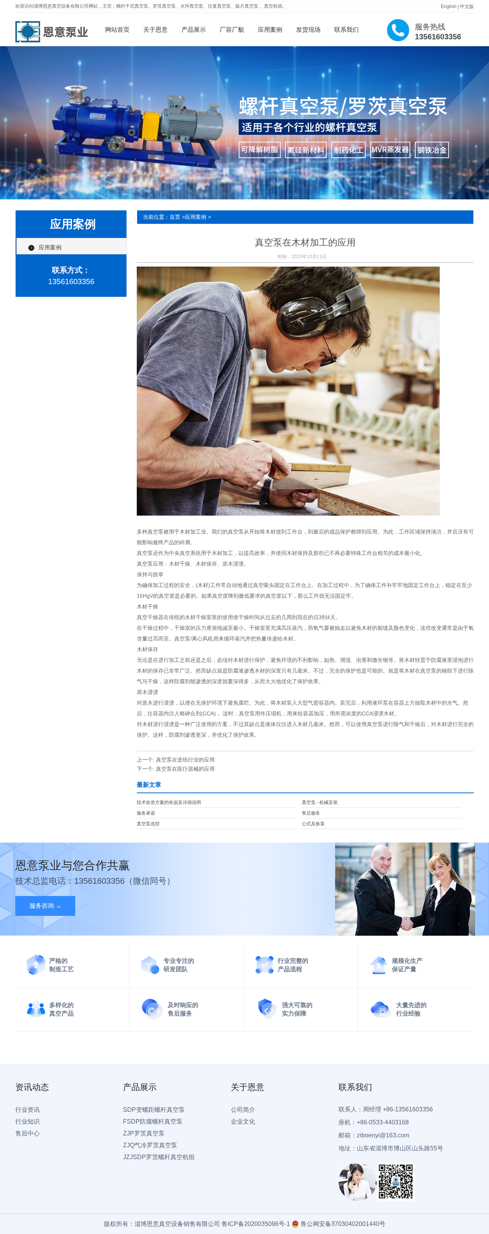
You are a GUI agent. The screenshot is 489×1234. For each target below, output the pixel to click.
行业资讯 (27, 1109)
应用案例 (270, 29)
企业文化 (243, 1121)
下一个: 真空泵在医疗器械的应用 (176, 769)
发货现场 (308, 29)
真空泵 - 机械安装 (320, 802)
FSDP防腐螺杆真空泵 (153, 1121)
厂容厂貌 (232, 29)
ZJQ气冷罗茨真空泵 (150, 1145)
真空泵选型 (148, 823)
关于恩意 (155, 29)
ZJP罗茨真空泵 (144, 1133)
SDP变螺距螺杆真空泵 (154, 1109)
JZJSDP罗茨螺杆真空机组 (159, 1157)
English (449, 6)
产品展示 (193, 29)
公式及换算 (313, 823)
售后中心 (27, 1133)
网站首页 (117, 29)
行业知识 (27, 1121)
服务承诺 (146, 813)
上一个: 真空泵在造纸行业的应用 (176, 760)
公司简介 (243, 1109)
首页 (175, 217)
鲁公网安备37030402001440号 (343, 1224)
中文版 (467, 6)
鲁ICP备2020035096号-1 (256, 1224)
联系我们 (346, 29)
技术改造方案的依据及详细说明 (169, 802)
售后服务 (311, 813)
